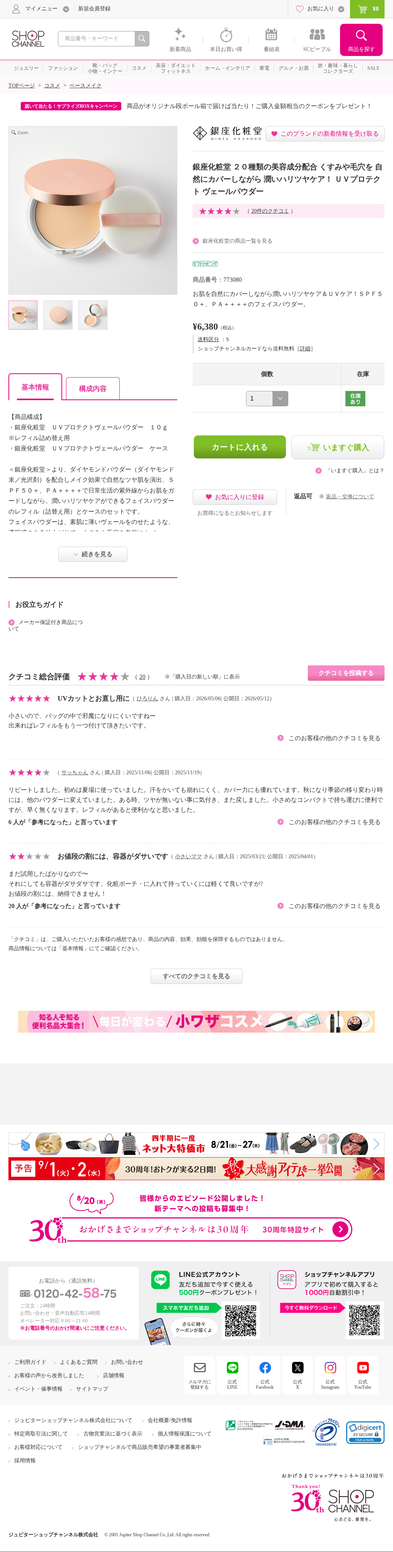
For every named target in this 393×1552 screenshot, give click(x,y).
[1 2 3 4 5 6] (267, 398)
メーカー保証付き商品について (45, 625)
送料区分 (208, 339)
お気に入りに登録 (239, 497)
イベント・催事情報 (38, 1389)
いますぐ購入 (346, 447)
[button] (365, 1432)
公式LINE (232, 1384)
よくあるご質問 (78, 1362)
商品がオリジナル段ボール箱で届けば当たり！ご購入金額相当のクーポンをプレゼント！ (249, 106)
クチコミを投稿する (346, 673)
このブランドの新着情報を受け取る (330, 133)
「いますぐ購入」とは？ (355, 470)
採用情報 (25, 1460)
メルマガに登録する (199, 1384)
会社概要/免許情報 (170, 1420)
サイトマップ (92, 1389)
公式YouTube (362, 1384)
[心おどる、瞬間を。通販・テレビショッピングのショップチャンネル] (27, 38)
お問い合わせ (127, 1362)
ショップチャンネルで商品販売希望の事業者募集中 (139, 1447)
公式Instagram (330, 1384)
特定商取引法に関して (41, 1434)
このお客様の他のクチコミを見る (335, 738)
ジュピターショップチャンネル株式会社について (73, 1420)
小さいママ (188, 856)
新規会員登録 (94, 8)
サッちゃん (74, 772)
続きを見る (97, 554)
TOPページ (21, 86)
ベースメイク (85, 86)
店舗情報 (113, 1375)
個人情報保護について (184, 1434)
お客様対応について (38, 1447)
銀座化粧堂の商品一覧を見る (237, 241)
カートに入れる (240, 447)
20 (142, 676)
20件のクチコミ (270, 211)
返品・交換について (350, 496)
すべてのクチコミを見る (196, 976)
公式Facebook (265, 1384)
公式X (297, 1384)
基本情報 (35, 387)
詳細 (305, 348)
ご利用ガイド (30, 1362)
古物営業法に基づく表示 (112, 1434)
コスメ (52, 86)
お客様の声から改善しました (49, 1375)
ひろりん (147, 698)
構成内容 (93, 389)
